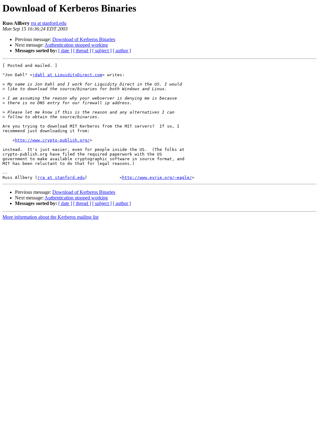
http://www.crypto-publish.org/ (52, 140)
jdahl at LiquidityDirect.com (67, 74)
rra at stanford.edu (48, 23)
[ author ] (122, 50)
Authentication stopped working (76, 45)
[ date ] (65, 50)
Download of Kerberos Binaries (83, 39)
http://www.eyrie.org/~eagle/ (157, 177)
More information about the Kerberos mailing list (50, 217)
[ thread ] (82, 50)
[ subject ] (102, 50)
